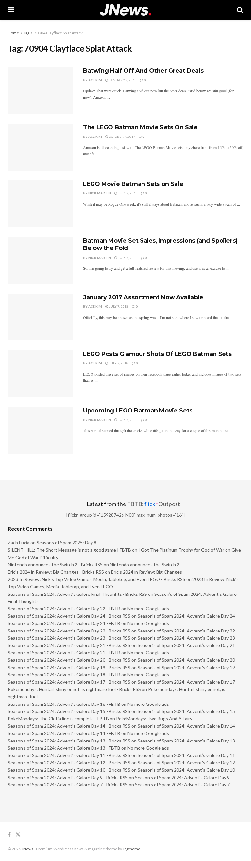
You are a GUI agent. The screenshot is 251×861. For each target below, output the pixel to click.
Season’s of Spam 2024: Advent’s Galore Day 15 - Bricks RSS (69, 711)
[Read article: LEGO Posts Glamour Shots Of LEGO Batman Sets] (40, 373)
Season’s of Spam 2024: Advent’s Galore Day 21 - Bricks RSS (69, 645)
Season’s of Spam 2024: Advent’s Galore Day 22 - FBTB (64, 608)
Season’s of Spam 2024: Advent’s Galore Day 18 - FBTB (64, 674)
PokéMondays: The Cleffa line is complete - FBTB (58, 718)
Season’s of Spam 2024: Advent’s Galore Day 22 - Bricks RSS (69, 630)
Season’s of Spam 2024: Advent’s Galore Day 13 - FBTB (64, 748)
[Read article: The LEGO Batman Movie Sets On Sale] (40, 147)
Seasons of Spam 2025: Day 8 (66, 542)
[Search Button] (240, 10)
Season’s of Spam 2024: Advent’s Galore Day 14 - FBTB (64, 733)
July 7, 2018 (127, 193)
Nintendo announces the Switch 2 (144, 564)
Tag (26, 32)
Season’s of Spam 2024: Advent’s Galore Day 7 (182, 784)
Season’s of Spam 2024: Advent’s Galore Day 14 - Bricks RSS (69, 726)
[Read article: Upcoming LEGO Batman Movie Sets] (40, 430)
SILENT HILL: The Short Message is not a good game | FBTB (69, 550)
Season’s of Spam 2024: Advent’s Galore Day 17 (186, 682)
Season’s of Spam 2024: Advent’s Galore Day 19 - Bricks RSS (69, 667)
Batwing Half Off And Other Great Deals (143, 70)
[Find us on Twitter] (18, 834)
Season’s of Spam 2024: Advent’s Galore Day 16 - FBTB (64, 704)
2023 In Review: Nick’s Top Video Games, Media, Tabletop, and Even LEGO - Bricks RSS (96, 579)
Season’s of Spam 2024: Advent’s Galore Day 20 (186, 660)
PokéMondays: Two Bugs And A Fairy (154, 718)
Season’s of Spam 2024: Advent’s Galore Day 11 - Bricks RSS (69, 755)
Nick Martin (99, 193)
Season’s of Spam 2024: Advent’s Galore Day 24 (186, 616)
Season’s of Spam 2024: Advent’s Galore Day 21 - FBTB (64, 652)
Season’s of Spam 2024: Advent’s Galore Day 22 (186, 630)
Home (13, 32)
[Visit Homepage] (125, 10)
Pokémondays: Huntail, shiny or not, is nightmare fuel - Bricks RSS (74, 689)
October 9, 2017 (121, 136)
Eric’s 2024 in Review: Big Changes (146, 572)
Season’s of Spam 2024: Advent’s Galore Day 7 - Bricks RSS (68, 784)
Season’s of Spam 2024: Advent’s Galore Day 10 (186, 770)
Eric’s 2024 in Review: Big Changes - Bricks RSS (56, 572)
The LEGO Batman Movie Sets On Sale (140, 127)
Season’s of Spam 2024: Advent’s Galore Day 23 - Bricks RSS (69, 638)
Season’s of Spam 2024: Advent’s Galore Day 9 (182, 777)
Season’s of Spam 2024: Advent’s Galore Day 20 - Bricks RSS (69, 660)
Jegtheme (131, 848)
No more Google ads (148, 608)
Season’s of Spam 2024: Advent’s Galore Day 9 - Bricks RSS (68, 777)
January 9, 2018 (122, 80)
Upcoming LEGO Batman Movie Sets (137, 410)
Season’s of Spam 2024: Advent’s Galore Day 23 (186, 638)
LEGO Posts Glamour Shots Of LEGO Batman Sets (157, 353)
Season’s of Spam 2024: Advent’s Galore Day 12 (186, 762)
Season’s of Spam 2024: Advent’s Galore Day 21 (186, 645)
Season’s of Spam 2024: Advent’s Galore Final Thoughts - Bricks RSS (77, 594)
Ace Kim (95, 80)
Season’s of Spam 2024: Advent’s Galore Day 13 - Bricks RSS (69, 740)
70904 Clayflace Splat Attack (58, 32)
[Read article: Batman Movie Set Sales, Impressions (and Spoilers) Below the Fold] (40, 260)
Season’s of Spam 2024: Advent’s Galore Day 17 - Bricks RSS (69, 682)
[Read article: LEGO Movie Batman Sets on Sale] (40, 203)
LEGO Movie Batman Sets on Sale (133, 184)
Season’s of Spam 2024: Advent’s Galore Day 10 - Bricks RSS (69, 770)
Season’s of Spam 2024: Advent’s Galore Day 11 (186, 755)
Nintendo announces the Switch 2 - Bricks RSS (55, 564)
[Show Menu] (11, 10)
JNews (27, 848)
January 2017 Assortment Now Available (143, 297)
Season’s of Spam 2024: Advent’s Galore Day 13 (186, 740)
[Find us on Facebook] (9, 834)
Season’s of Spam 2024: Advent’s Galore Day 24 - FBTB (64, 623)
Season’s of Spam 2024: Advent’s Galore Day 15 (186, 711)
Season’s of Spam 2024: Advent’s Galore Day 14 (186, 726)
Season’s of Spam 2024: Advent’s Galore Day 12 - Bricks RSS (69, 762)
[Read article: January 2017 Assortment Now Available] (40, 317)
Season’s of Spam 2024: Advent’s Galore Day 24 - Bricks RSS (69, 616)
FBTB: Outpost (153, 504)
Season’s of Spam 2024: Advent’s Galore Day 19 (186, 667)
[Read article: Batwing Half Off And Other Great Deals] (40, 90)
